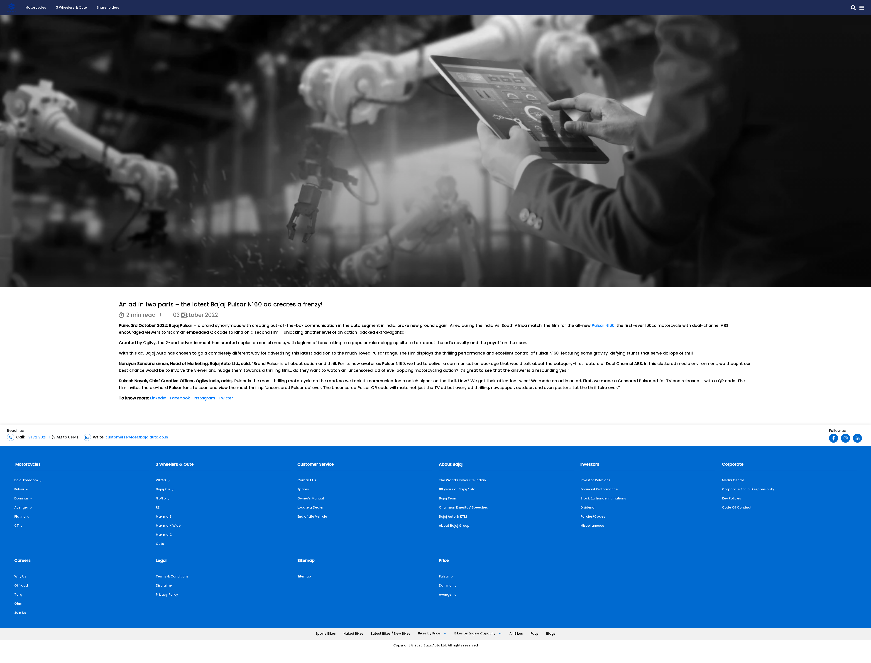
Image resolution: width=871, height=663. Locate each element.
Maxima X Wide (168, 526)
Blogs (550, 634)
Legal (161, 561)
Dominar (21, 498)
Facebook (180, 398)
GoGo (161, 498)
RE (157, 507)
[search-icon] (851, 7)
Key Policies (731, 498)
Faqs (534, 634)
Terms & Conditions (172, 576)
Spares (303, 489)
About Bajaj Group (454, 526)
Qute (160, 544)
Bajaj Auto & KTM (453, 517)
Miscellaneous (592, 526)
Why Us (20, 576)
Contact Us (306, 480)
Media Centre (733, 480)
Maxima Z (163, 517)
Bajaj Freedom (26, 480)
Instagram (205, 398)
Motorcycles (35, 8)
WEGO (161, 480)
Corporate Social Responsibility (748, 489)
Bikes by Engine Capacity (475, 633)
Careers (22, 561)
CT (16, 526)
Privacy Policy (167, 595)
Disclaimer (164, 585)
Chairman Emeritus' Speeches (463, 507)
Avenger (21, 507)
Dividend (587, 507)
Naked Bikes (353, 634)
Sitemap (306, 561)
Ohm (18, 604)
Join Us (20, 613)
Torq (18, 595)
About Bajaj (450, 465)
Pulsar (19, 489)
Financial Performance (599, 489)
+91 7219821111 (37, 437)
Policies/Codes (592, 517)
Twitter (226, 398)
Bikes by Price (429, 633)
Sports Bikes (326, 634)
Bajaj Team (448, 498)
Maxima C (164, 535)
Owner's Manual (310, 498)
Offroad (21, 585)
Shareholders (108, 8)
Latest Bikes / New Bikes (390, 634)
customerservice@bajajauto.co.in (136, 437)
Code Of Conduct (736, 507)
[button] (860, 7)
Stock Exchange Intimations (603, 498)
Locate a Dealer (310, 507)
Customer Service (315, 465)
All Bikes (516, 634)
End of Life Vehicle (312, 517)
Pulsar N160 (603, 326)
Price (444, 561)
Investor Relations (595, 480)
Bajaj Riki (163, 489)
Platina (20, 517)
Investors (589, 465)
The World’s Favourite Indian (462, 480)
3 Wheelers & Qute (71, 8)
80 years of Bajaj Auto (457, 489)
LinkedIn (157, 398)
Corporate (733, 465)
